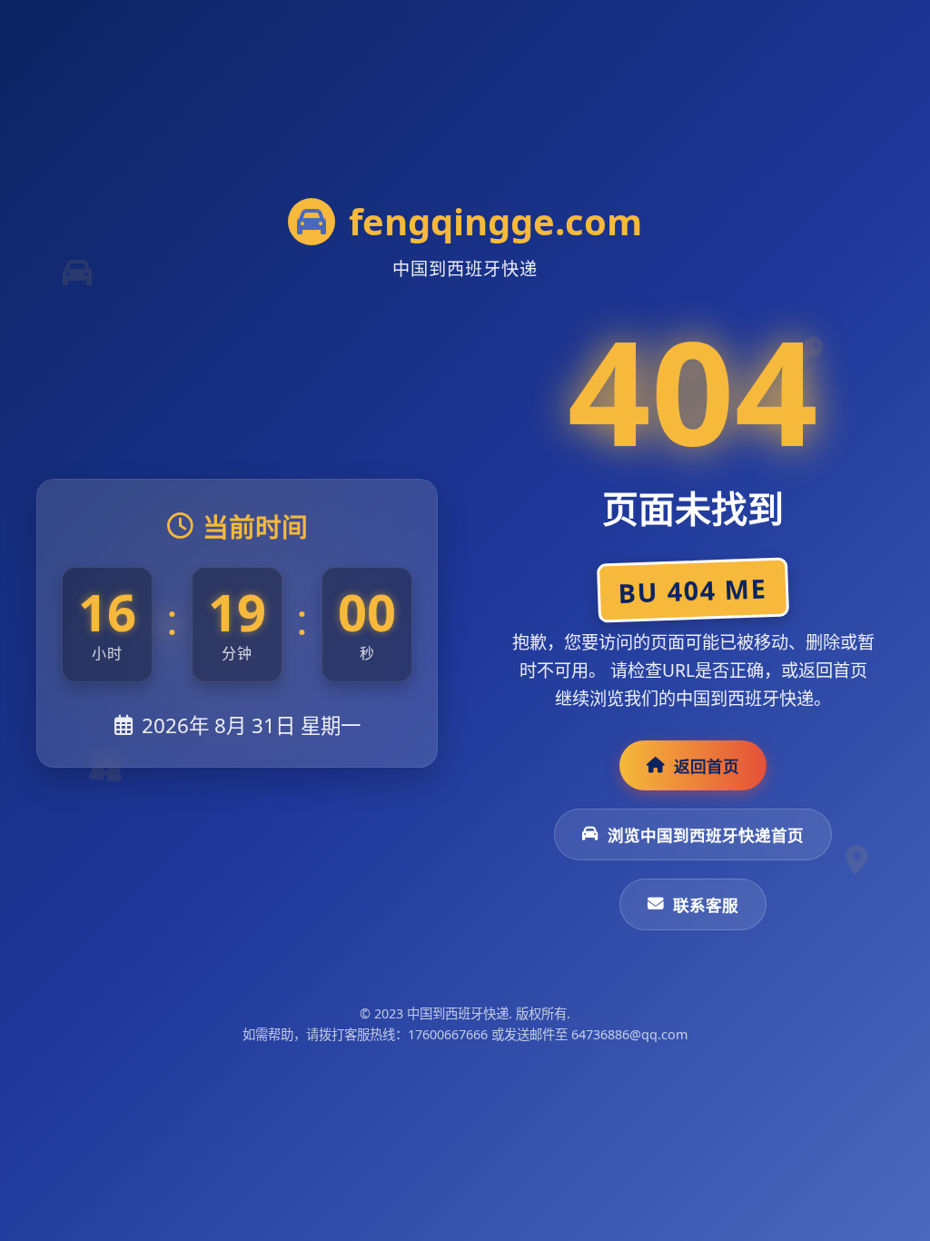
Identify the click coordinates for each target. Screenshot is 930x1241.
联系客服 (705, 905)
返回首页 (706, 766)
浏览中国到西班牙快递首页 (706, 835)
